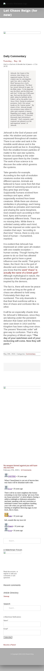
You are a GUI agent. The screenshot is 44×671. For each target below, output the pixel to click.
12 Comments (26, 470)
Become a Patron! (10, 645)
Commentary (30, 354)
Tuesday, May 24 (12, 61)
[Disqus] (22, 502)
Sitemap (6, 596)
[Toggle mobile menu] (39, 4)
